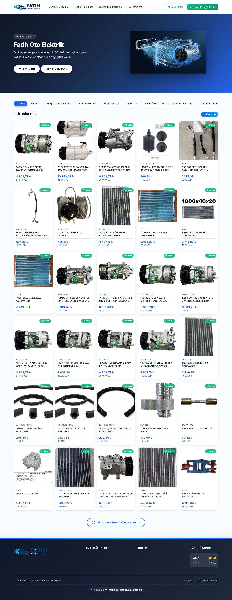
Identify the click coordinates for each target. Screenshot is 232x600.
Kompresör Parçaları (59, 103)
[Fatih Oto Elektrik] (27, 7)
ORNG (35, 103)
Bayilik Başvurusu (204, 7)
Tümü (22, 103)
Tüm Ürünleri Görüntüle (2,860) (116, 522)
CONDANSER (88, 103)
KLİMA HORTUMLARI (212, 103)
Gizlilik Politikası (84, 7)
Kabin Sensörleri (182, 103)
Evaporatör (111, 103)
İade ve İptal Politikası (110, 7)
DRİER (132, 103)
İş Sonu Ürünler (154, 103)
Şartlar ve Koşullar (59, 7)
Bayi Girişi (176, 7)
